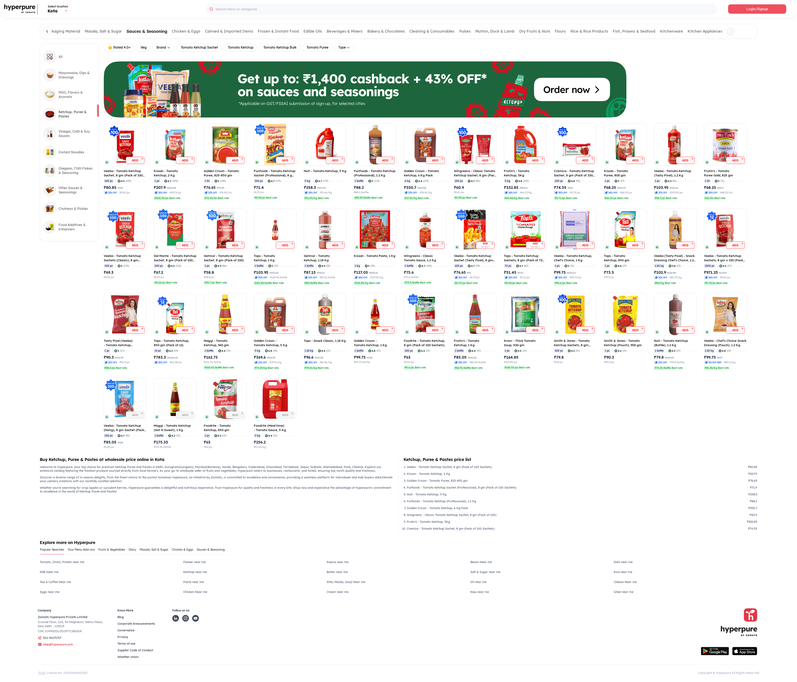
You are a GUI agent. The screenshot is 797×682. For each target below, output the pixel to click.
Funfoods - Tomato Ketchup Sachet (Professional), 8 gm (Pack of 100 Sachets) (461, 487)
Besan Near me (481, 562)
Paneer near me (194, 562)
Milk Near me (49, 572)
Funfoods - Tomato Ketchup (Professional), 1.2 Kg (441, 501)
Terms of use (126, 643)
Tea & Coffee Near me (55, 582)
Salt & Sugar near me (485, 572)
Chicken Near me (195, 592)
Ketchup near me (195, 572)
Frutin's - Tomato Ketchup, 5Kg (428, 522)
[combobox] (461, 9)
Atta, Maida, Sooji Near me (346, 582)
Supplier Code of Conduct (135, 650)
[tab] (53, 551)
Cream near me (337, 592)
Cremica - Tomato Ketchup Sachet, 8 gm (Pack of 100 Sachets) (451, 528)
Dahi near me (623, 562)
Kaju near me (479, 592)
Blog (120, 617)
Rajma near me (337, 562)
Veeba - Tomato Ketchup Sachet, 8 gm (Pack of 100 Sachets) (449, 467)
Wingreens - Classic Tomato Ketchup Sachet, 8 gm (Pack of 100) (451, 515)
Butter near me (337, 572)
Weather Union (127, 657)
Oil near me (478, 582)
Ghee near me (623, 592)
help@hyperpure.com (58, 644)
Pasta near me (193, 582)
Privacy (122, 637)
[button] (757, 9)
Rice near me (623, 572)
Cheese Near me (625, 582)
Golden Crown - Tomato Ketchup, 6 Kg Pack (437, 508)
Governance (125, 630)
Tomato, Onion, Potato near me (62, 562)
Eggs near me (49, 592)
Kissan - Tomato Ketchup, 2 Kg (428, 474)
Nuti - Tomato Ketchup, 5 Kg (426, 494)
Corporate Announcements (136, 624)
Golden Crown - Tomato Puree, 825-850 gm (437, 481)
